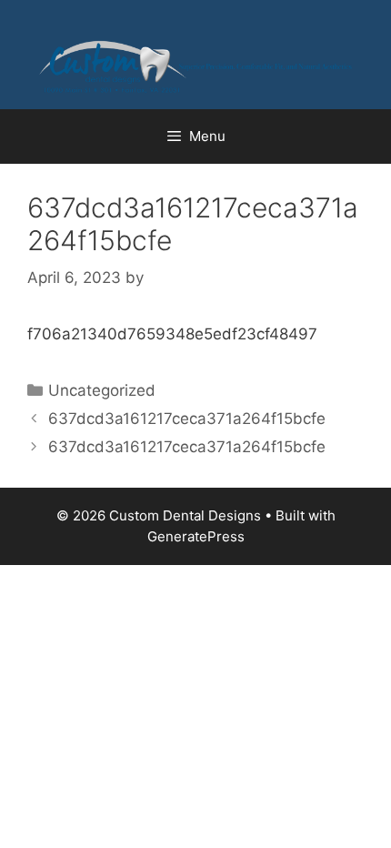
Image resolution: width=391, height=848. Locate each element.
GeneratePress (196, 536)
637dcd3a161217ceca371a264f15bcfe (187, 418)
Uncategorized (101, 390)
